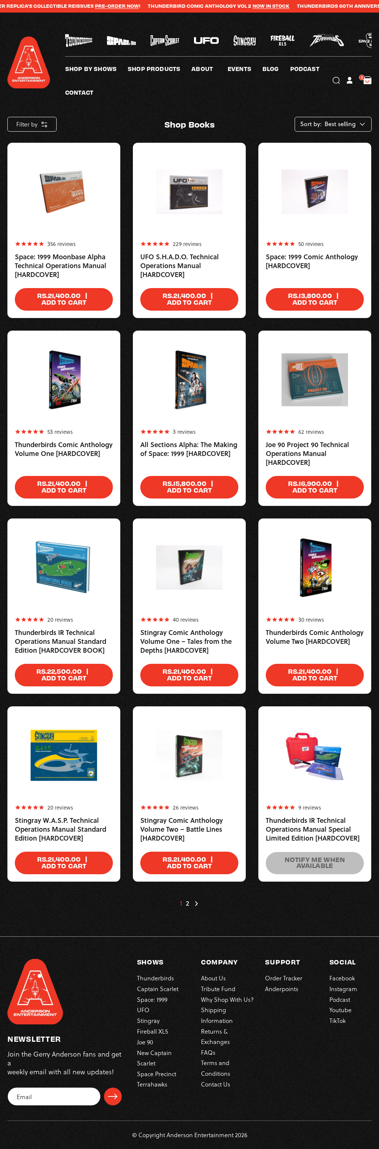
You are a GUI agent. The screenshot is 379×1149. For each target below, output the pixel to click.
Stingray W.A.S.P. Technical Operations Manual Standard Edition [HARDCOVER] (60, 829)
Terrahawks (152, 1084)
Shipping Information (217, 1015)
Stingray (148, 1020)
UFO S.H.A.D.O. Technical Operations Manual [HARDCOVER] (179, 266)
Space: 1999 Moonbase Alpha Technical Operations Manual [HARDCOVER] (60, 266)
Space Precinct (156, 1073)
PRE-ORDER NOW (100, 6)
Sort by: (311, 124)
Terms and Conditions (215, 1067)
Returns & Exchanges (215, 1036)
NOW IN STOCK (254, 6)
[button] (209, 68)
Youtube (340, 1010)
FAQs (208, 1052)
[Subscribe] (113, 1096)
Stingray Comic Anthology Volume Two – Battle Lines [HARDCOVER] (181, 829)
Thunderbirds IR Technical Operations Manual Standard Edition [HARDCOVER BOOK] (60, 641)
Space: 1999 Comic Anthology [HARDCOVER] (312, 261)
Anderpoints (281, 988)
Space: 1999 (152, 999)
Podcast (339, 999)
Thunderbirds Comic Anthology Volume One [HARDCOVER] (64, 449)
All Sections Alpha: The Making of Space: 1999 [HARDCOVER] (188, 449)
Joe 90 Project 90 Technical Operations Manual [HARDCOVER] (307, 453)
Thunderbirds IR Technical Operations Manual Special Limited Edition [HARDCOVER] (313, 829)
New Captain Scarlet (154, 1057)
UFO (143, 1010)
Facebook (342, 978)
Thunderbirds (155, 978)
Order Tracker (283, 978)
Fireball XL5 (152, 1031)
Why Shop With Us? (227, 999)
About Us (213, 978)
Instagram (343, 988)
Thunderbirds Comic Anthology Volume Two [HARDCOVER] (314, 637)
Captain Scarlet (157, 988)
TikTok (337, 1020)
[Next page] (196, 903)
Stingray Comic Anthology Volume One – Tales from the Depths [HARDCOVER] (186, 641)
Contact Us (215, 1084)
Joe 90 (145, 1042)
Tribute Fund (218, 988)
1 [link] (181, 903)
